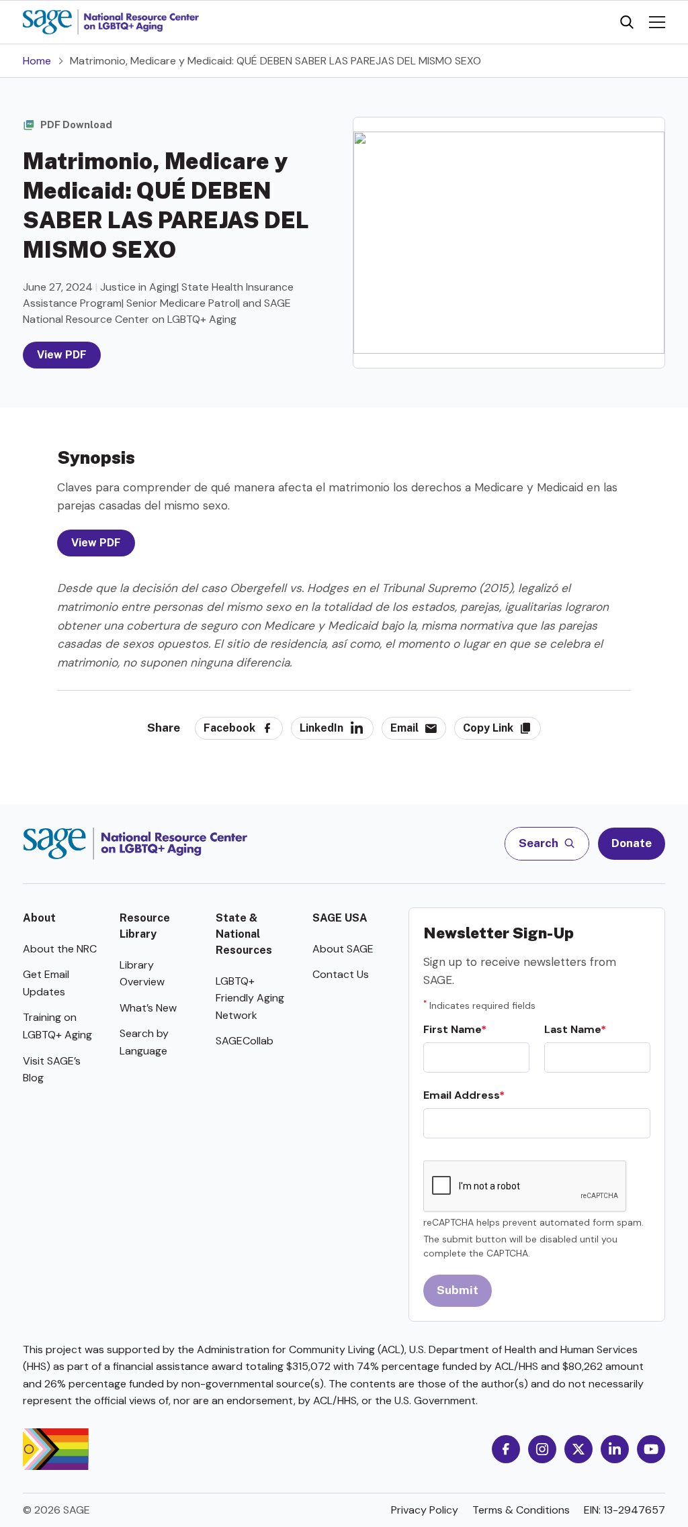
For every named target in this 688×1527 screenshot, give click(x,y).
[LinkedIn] (615, 1449)
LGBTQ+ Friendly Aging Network (250, 998)
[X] (578, 1449)
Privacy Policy (424, 1510)
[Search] (627, 22)
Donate (631, 843)
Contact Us (340, 974)
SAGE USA (340, 918)
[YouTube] (651, 1449)
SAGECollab (244, 1041)
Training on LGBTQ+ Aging (57, 1026)
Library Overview (142, 973)
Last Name (572, 1029)
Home (37, 61)
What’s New (148, 1008)
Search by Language (144, 1042)
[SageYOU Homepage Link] (111, 22)
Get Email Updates (46, 983)
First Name (452, 1029)
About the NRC (60, 949)
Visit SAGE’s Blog (52, 1069)
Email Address (461, 1095)
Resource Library (145, 926)
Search (539, 843)
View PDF (62, 354)
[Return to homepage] (135, 844)
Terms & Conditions (521, 1510)
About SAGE (343, 949)
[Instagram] (542, 1449)
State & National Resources (244, 934)
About (39, 918)
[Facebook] (506, 1449)
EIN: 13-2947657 (624, 1510)
